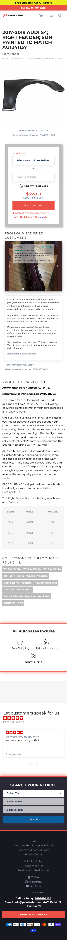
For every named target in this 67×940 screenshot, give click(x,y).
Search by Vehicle (33, 914)
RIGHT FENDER (13, 603)
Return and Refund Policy (33, 850)
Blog (33, 841)
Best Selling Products (17, 582)
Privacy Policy (33, 854)
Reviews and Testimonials (33, 870)
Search (33, 819)
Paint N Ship (37, 892)
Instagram (35, 881)
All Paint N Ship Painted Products (25, 575)
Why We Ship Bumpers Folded (33, 845)
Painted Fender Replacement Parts (26, 596)
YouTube (35, 886)
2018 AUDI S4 (32, 569)
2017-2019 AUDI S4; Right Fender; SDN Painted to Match (37, 58)
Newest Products (45, 582)
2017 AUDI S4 (12, 569)
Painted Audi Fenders (17, 589)
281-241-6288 (43, 898)
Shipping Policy (33, 861)
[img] (35, 718)
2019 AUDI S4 (52, 569)
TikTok (35, 877)
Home (5, 58)
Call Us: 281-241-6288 (33, 7)
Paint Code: (19, 153)
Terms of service (33, 865)
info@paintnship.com (28, 902)
